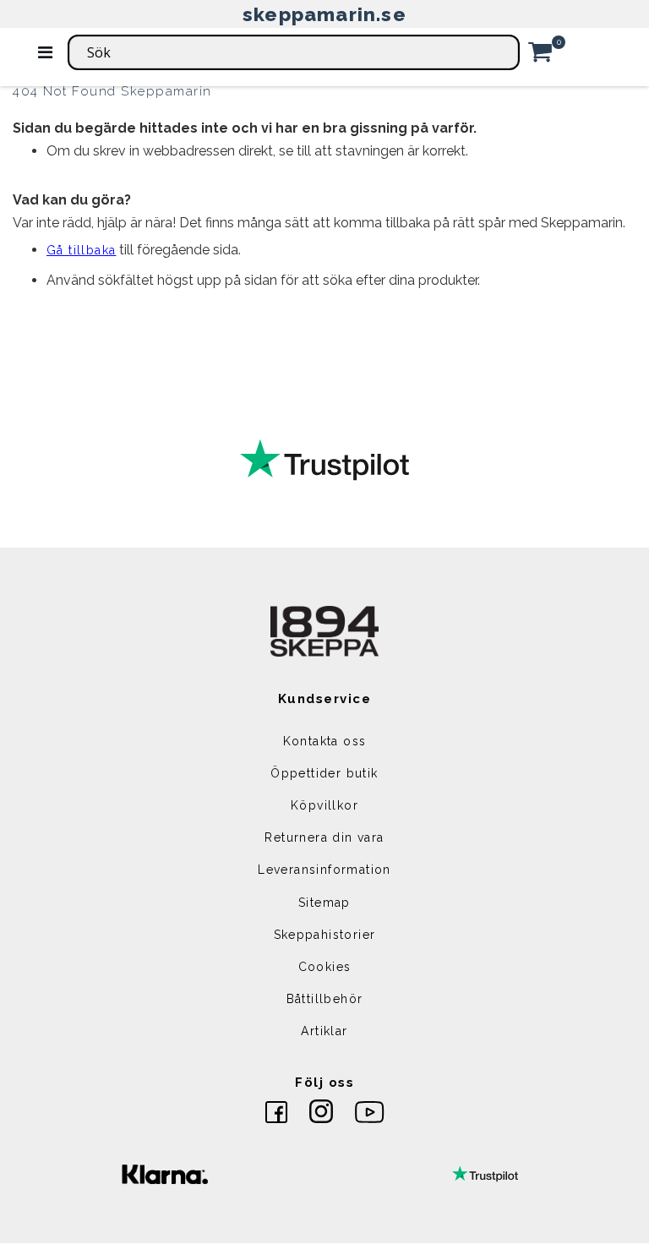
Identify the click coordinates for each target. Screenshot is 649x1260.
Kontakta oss (325, 741)
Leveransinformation (324, 869)
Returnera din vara (324, 837)
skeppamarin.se (324, 14)
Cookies (325, 967)
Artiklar (324, 1031)
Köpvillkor (324, 805)
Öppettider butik (324, 773)
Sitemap (324, 902)
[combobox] (293, 52)
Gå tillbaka (81, 250)
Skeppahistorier (325, 934)
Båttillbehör (324, 999)
